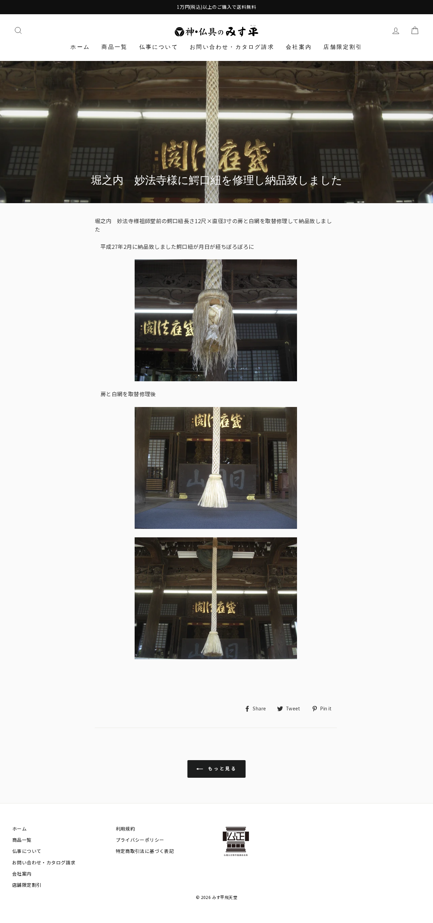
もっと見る (221, 768)
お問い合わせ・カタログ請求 (232, 47)
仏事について (158, 47)
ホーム (80, 47)
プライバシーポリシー (140, 839)
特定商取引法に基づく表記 (145, 850)
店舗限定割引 (342, 47)
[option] (216, 7)
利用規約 (125, 828)
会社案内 (299, 47)
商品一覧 (114, 47)
